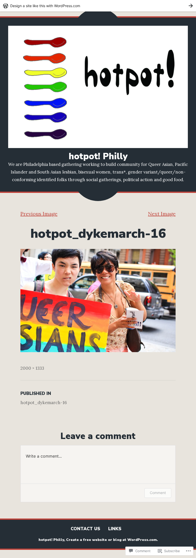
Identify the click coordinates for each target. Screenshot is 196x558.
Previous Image (38, 213)
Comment (158, 492)
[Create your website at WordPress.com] (98, 5)
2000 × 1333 (32, 368)
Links (114, 529)
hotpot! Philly (98, 156)
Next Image (162, 213)
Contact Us (85, 529)
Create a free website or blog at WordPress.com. (112, 539)
